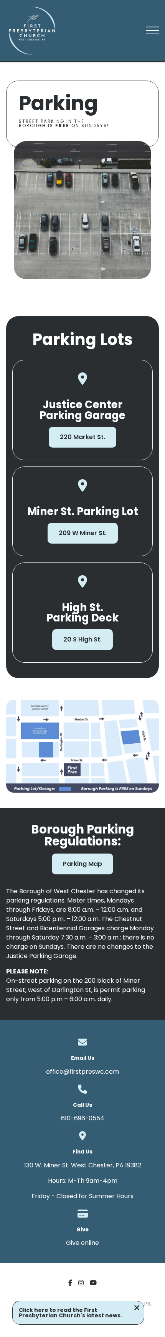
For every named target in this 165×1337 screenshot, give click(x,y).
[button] (152, 30)
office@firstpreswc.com (82, 1071)
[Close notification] (137, 1308)
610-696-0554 (82, 1118)
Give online (82, 1242)
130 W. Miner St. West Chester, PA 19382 (82, 1165)
